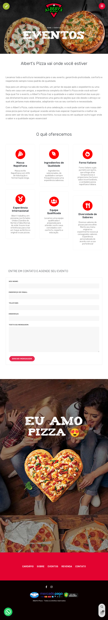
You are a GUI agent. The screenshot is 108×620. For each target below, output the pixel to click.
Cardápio (28, 566)
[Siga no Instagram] (51, 587)
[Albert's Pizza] (54, 10)
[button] (8, 612)
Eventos (53, 566)
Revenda (66, 566)
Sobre (40, 566)
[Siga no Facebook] (46, 587)
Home (49, 28)
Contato (80, 566)
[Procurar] (101, 607)
